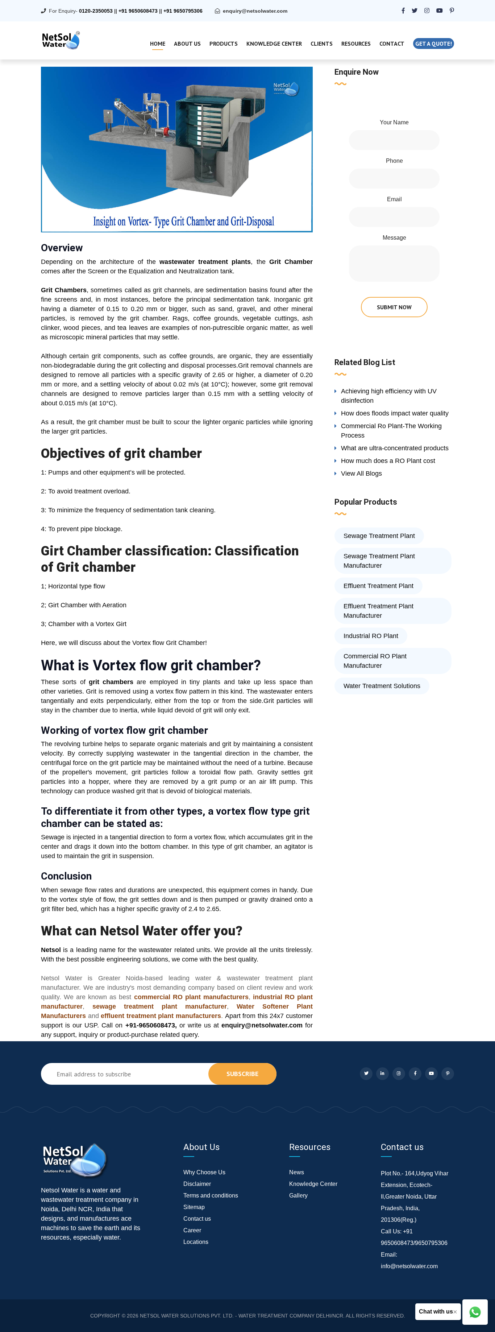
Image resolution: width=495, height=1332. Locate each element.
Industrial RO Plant (371, 636)
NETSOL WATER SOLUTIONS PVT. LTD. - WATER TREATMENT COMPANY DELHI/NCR (241, 1316)
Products (223, 43)
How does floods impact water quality (395, 413)
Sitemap (194, 1207)
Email (394, 199)
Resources (356, 43)
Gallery (298, 1195)
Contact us (197, 1219)
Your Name (394, 122)
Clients (322, 43)
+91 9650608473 (138, 11)
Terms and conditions (210, 1195)
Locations (195, 1242)
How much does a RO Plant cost (388, 460)
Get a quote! (433, 43)
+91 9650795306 (183, 11)
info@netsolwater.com (409, 1266)
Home (157, 43)
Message (394, 238)
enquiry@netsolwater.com (255, 11)
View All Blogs (361, 473)
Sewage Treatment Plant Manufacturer (379, 561)
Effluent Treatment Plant (378, 586)
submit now (394, 307)
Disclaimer (197, 1184)
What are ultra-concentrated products (395, 448)
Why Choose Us (204, 1172)
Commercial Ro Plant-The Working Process (391, 430)
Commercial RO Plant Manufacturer (375, 661)
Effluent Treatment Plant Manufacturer (378, 611)
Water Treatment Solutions (382, 686)
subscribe (242, 1074)
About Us (187, 43)
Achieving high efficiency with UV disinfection (389, 396)
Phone (394, 161)
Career (192, 1230)
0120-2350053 (96, 11)
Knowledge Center (274, 43)
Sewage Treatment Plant (379, 535)
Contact (391, 43)
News (296, 1172)
